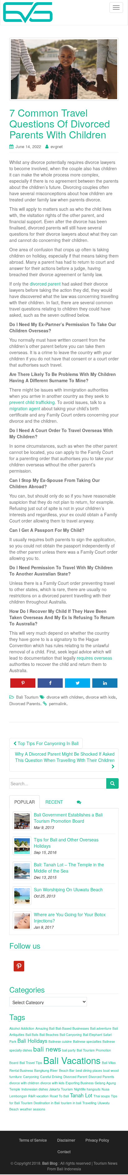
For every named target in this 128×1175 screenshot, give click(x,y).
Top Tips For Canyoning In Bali (47, 743)
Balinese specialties (87, 1041)
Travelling (89, 1102)
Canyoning (31, 1076)
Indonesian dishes (34, 1089)
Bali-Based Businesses (72, 1028)
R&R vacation (38, 1096)
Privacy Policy (97, 1140)
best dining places (89, 1070)
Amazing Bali (44, 1028)
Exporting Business (80, 1083)
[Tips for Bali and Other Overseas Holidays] (22, 845)
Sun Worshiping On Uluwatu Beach (68, 889)
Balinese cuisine (60, 1041)
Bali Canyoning (71, 1034)
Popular (24, 802)
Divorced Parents (24, 703)
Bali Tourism (27, 697)
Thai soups (102, 1096)
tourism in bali (71, 1102)
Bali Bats (31, 1034)
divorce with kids (101, 697)
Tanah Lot (81, 1095)
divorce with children (65, 697)
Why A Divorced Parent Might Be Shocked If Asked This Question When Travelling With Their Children (65, 757)
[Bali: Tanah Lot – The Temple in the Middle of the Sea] (22, 870)
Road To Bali (59, 1096)
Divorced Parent (75, 1076)
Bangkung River (46, 1070)
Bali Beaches (48, 1034)
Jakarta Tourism (61, 1089)
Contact (64, 1151)
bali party (68, 1050)
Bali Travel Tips (31, 1062)
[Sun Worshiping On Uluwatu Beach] (22, 895)
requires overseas (94, 658)
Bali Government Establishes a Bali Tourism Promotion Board (68, 817)
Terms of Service (33, 1140)
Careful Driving (51, 1076)
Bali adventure (100, 1028)
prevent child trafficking (32, 402)
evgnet (57, 146)
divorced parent (45, 284)
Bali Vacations (72, 1060)
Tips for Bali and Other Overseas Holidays (66, 842)
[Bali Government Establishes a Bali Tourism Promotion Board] (22, 820)
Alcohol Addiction (21, 1028)
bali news (47, 1048)
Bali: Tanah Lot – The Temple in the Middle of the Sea (69, 867)
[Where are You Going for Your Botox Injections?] (22, 920)
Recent (54, 802)
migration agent (24, 408)
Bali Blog (49, 1163)
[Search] (112, 783)
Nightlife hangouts (87, 1089)
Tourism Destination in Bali (40, 1102)
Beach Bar (67, 1070)
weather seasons (32, 1109)
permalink (57, 703)
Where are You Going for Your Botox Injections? (70, 917)
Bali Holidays (32, 1040)
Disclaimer (66, 1140)
